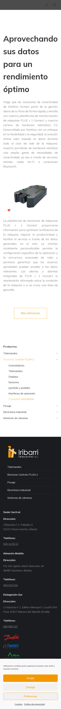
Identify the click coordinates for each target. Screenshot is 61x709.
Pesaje (11, 482)
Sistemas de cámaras (19, 497)
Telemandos (14, 467)
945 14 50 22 (10, 544)
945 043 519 (10, 585)
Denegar (30, 687)
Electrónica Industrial (18, 490)
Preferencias (30, 696)
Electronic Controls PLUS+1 (22, 474)
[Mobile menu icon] (54, 5)
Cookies (18, 704)
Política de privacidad (34, 704)
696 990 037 (10, 626)
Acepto (30, 678)
